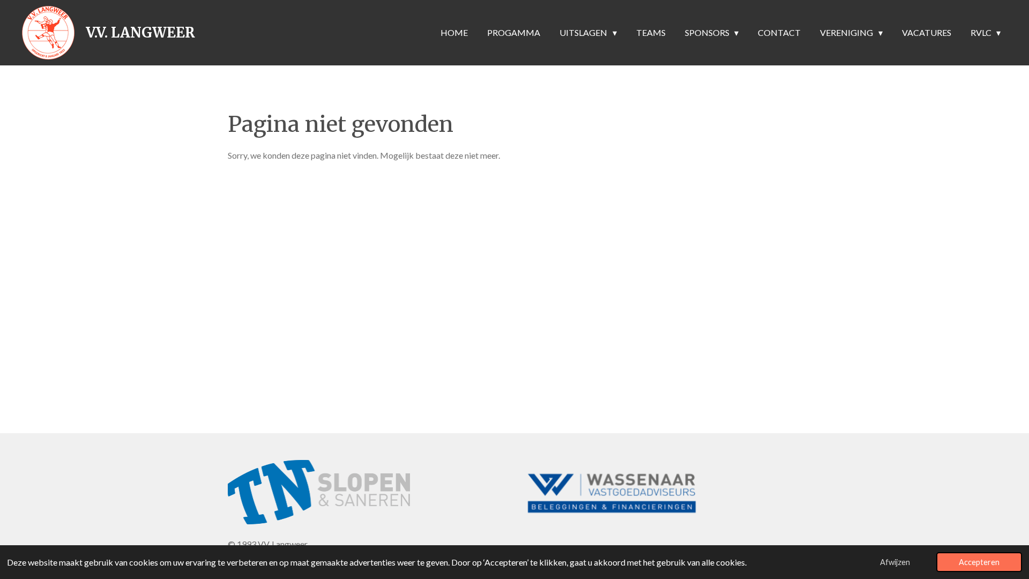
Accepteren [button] (979, 562)
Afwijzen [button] (895, 562)
